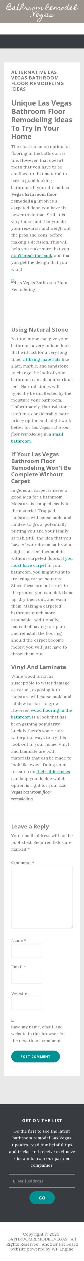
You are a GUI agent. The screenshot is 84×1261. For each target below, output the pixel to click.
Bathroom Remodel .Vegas (42, 12)
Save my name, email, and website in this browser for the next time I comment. (38, 1033)
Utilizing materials (41, 359)
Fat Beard (68, 1244)
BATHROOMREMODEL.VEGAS (37, 1239)
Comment (22, 862)
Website (19, 993)
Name (18, 940)
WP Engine (63, 1249)
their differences (53, 771)
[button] (42, 28)
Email (18, 966)
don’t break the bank (31, 255)
